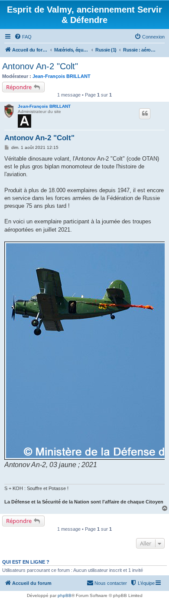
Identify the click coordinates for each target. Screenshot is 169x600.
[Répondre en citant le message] (144, 113)
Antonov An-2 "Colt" (40, 66)
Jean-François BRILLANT (61, 76)
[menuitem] (23, 37)
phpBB (65, 595)
